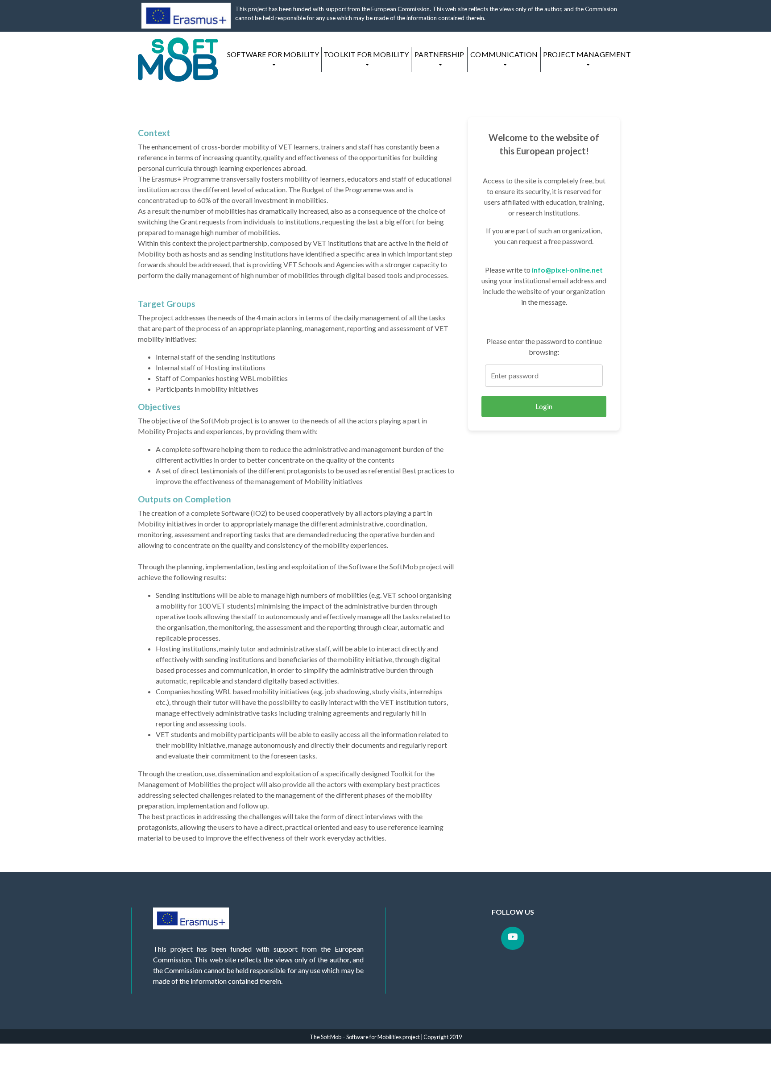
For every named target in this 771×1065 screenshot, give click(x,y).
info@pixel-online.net (567, 269)
